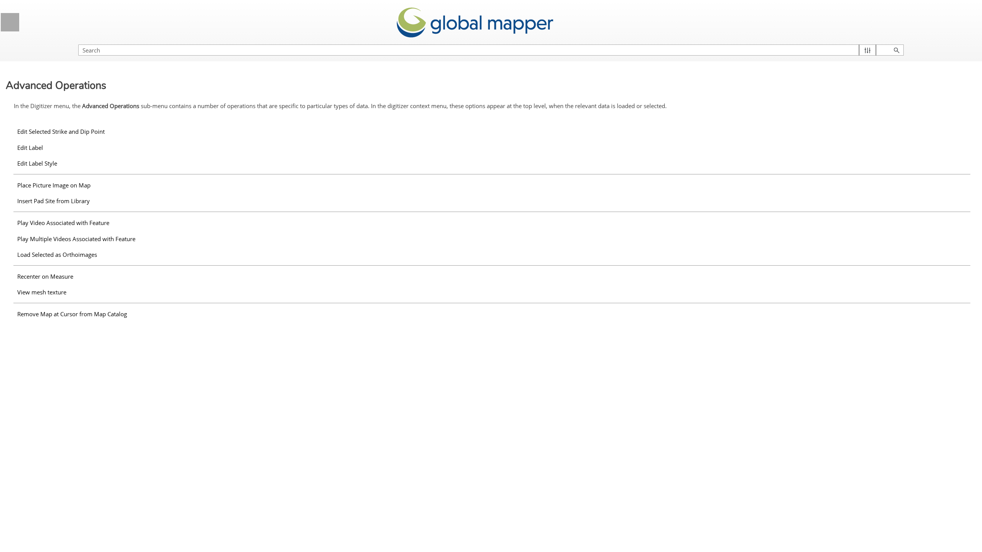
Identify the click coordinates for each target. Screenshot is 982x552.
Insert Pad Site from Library (53, 201)
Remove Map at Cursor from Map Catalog (72, 314)
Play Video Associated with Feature (63, 223)
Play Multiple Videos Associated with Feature (76, 239)
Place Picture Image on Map (54, 185)
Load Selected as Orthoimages (57, 254)
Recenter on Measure (45, 276)
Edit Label (30, 147)
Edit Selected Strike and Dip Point (61, 131)
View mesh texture (41, 292)
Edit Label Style (37, 163)
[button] (867, 50)
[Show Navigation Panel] (10, 22)
